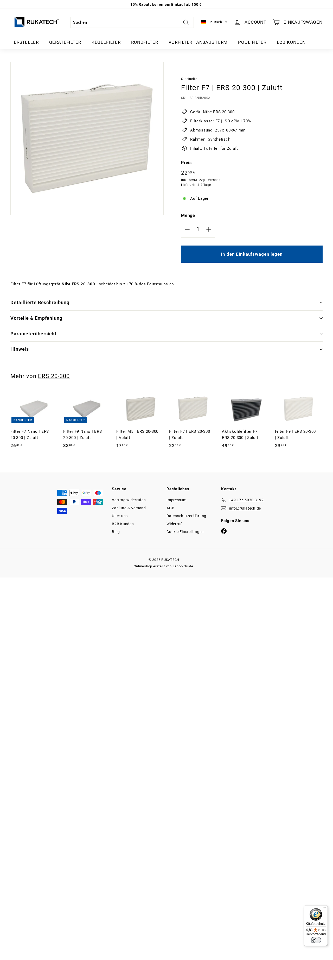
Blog (116, 532)
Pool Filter (252, 42)
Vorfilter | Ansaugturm (198, 42)
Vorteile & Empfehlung (36, 318)
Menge (188, 215)
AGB (170, 508)
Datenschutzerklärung (186, 516)
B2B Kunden (291, 42)
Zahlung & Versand (129, 508)
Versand (214, 180)
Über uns (120, 516)
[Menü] (325, 908)
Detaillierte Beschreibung (39, 302)
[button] (214, 22)
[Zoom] (87, 138)
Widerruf (174, 524)
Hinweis (19, 349)
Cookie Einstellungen (185, 532)
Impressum (176, 500)
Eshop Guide (183, 566)
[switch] (316, 940)
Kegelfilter (106, 42)
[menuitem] (24, 42)
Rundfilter (144, 42)
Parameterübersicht (33, 333)
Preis (186, 162)
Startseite (189, 79)
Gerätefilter (65, 42)
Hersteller (24, 42)
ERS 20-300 (54, 376)
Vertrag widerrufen (129, 500)
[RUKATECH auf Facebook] (224, 531)
